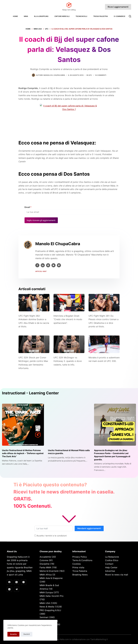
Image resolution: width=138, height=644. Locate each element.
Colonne (44, 560)
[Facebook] (9, 582)
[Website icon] (48, 265)
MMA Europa (46, 592)
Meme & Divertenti (49, 571)
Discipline (44, 563)
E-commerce (119, 16)
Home (15, 16)
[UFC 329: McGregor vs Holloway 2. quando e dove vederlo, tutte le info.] (69, 344)
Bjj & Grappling (41, 16)
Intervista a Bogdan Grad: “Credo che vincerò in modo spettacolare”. (68, 319)
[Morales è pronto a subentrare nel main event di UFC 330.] (104, 344)
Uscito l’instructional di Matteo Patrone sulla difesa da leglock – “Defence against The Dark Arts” (23, 453)
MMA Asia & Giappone (51, 578)
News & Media (47, 606)
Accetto (13, 634)
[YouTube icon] (53, 265)
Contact (109, 563)
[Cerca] (130, 16)
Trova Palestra (100, 16)
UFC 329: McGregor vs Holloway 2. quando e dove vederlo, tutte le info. (68, 361)
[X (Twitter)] (16, 582)
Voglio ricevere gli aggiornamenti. (41, 220)
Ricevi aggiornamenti (118, 7)
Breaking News (80, 574)
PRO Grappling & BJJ (50, 610)
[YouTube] (9, 589)
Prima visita (78, 567)
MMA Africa (46, 574)
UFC (90, 75)
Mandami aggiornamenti (89, 528)
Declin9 (26, 634)
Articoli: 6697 (40, 271)
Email (28, 207)
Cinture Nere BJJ (62, 16)
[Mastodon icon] (59, 265)
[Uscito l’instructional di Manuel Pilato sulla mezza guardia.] (69, 425)
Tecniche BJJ (81, 16)
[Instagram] (23, 582)
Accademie (45, 556)
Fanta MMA (45, 567)
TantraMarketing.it (99, 639)
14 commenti (100, 75)
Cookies (76, 563)
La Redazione (112, 556)
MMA (26, 16)
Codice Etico (111, 560)
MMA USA (45, 603)
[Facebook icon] (37, 265)
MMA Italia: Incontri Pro (51, 596)
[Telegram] (16, 589)
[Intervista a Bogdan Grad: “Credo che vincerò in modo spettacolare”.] (69, 302)
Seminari (44, 617)
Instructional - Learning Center (30, 393)
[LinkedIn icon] (43, 265)
